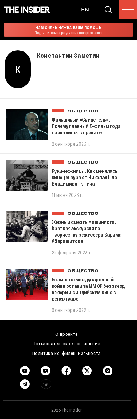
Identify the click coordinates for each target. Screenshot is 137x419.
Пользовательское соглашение (66, 343)
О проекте (66, 334)
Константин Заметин (68, 55)
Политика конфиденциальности (66, 353)
